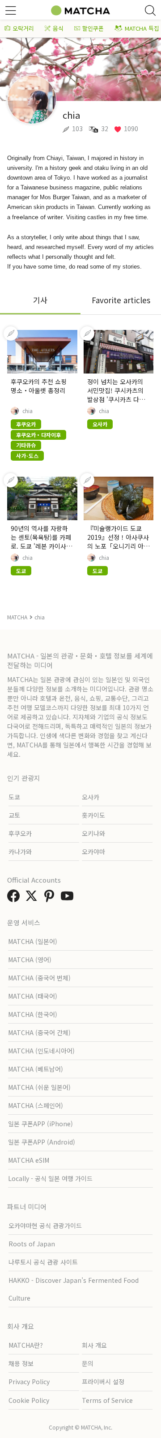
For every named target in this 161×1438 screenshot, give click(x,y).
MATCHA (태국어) (32, 996)
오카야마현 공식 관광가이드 (45, 1225)
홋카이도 (93, 815)
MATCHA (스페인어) (35, 1105)
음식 (58, 28)
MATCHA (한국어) (32, 1014)
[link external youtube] (69, 898)
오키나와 (93, 833)
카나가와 (20, 851)
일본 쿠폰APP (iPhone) (40, 1123)
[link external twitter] (33, 898)
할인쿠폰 (93, 28)
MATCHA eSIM (28, 1160)
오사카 (90, 796)
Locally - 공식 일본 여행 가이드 (50, 1178)
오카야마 (93, 851)
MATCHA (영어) (29, 959)
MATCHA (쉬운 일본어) (39, 1087)
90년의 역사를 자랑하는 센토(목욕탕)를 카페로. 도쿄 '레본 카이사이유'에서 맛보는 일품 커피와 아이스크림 (41, 546)
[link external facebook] (15, 898)
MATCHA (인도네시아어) (41, 1050)
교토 (14, 815)
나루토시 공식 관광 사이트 (43, 1261)
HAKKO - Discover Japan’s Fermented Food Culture (73, 1289)
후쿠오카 (20, 833)
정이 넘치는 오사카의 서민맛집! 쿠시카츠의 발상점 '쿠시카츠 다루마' (116, 395)
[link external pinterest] (51, 898)
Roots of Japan (31, 1243)
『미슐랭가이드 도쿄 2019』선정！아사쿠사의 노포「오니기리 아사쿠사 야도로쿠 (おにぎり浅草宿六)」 (118, 546)
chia (27, 411)
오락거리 (23, 28)
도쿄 (14, 796)
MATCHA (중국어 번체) (39, 977)
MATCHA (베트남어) (35, 1068)
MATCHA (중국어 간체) (39, 1032)
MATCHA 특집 (142, 28)
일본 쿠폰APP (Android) (41, 1141)
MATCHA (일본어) (32, 941)
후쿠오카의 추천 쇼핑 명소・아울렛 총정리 (39, 386)
